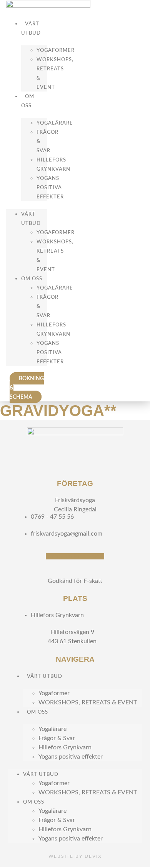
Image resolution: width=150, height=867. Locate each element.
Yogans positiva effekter (50, 187)
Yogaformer (56, 50)
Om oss (27, 101)
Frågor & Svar (56, 738)
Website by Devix (75, 856)
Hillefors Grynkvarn (65, 747)
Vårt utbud (31, 28)
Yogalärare (55, 123)
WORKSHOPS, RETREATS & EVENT (87, 702)
